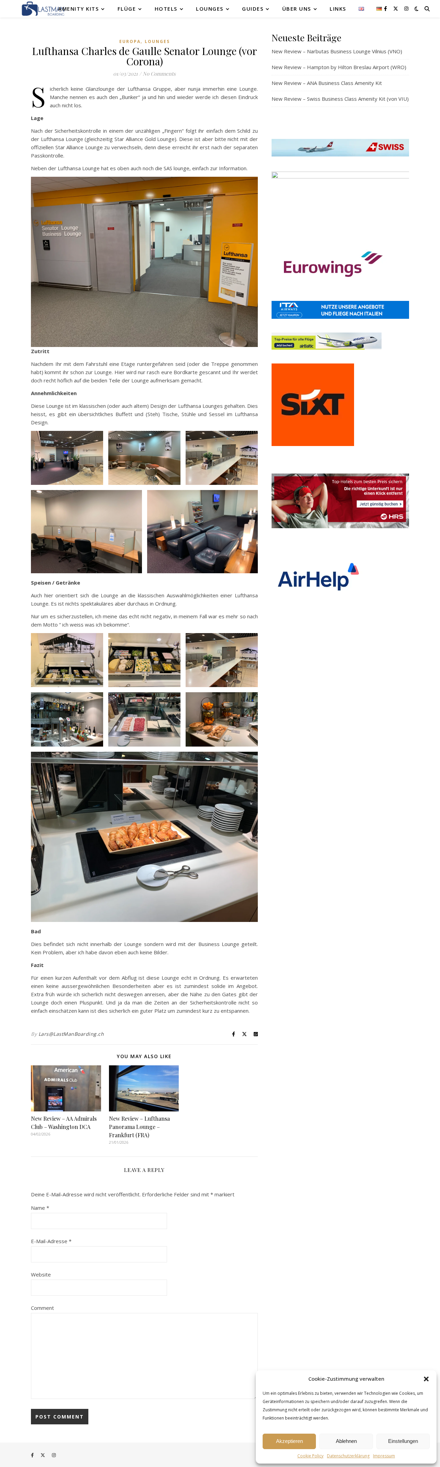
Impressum (384, 1456)
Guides (252, 8)
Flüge (127, 8)
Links (338, 8)
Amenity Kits (78, 8)
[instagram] (406, 8)
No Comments (159, 73)
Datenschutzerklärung (348, 1456)
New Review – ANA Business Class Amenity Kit (327, 82)
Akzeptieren (289, 1441)
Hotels (166, 8)
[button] (426, 1379)
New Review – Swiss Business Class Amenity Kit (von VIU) (340, 98)
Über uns (296, 8)
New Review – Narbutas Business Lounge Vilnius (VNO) (337, 51)
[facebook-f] (386, 8)
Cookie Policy (310, 1456)
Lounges (209, 8)
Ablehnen (346, 1441)
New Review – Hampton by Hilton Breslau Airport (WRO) (339, 67)
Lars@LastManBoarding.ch (71, 1034)
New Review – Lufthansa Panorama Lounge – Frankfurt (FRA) (139, 1127)
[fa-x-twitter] (396, 8)
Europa (130, 41)
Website (41, 1274)
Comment (42, 1307)
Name (40, 1207)
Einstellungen (403, 1441)
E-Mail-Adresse (51, 1241)
